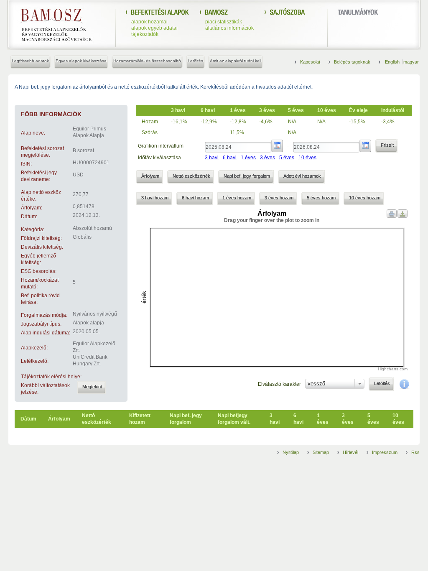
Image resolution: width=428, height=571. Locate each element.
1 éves (248, 158)
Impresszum (384, 452)
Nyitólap (291, 452)
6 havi (230, 158)
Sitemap (321, 452)
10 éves (307, 158)
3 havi (212, 158)
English (393, 61)
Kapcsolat (310, 61)
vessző (316, 383)
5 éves (286, 158)
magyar (411, 61)
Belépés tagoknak (352, 61)
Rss (415, 452)
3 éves (267, 158)
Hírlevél (350, 452)
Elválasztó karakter (279, 384)
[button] (91, 387)
